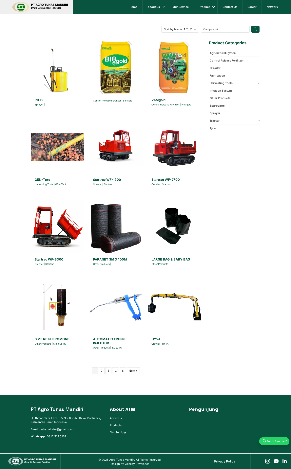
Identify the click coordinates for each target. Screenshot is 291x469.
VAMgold (158, 100)
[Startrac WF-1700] (116, 146)
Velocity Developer (137, 463)
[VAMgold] (174, 67)
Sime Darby (59, 343)
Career (252, 7)
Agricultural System (223, 53)
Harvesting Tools (44, 184)
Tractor (215, 120)
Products (116, 425)
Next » (133, 370)
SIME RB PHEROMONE (52, 339)
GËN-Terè (42, 180)
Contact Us (230, 7)
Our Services (118, 432)
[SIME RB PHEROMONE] (57, 306)
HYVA (156, 339)
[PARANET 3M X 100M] (116, 226)
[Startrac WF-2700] (174, 146)
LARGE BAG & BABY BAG (170, 259)
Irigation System (221, 90)
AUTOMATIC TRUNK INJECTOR (109, 341)
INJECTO (117, 347)
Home (133, 7)
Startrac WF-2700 (165, 180)
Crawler (97, 184)
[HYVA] (174, 306)
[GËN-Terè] (57, 146)
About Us (153, 7)
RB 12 (39, 100)
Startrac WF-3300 (49, 259)
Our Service (181, 7)
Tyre (213, 128)
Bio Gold (127, 100)
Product (204, 7)
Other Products (101, 263)
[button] (164, 7)
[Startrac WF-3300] (57, 226)
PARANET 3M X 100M (110, 259)
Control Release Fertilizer (107, 100)
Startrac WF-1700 (107, 180)
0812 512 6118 (56, 436)
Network (272, 7)
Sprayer (39, 104)
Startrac (108, 184)
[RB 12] (57, 67)
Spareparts (217, 105)
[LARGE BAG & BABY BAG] (174, 226)
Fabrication (217, 75)
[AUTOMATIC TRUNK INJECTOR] (116, 306)
